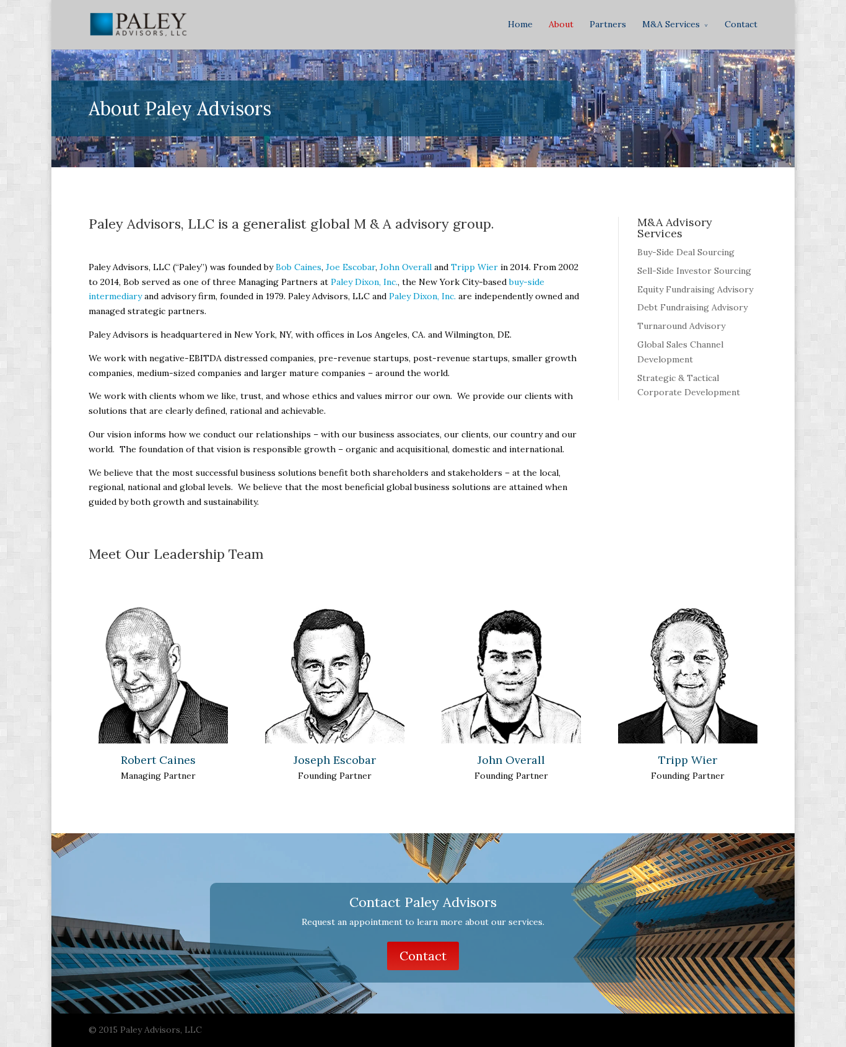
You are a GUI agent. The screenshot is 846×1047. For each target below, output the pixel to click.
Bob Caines (298, 267)
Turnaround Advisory (681, 325)
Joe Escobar (350, 267)
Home (520, 24)
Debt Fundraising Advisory (692, 307)
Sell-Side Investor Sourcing (694, 270)
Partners (608, 24)
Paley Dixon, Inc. (364, 281)
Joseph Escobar (335, 760)
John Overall (406, 267)
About (561, 24)
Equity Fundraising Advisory (695, 289)
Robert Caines (158, 760)
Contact (741, 24)
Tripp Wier (474, 267)
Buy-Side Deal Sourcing (686, 252)
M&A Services (671, 24)
